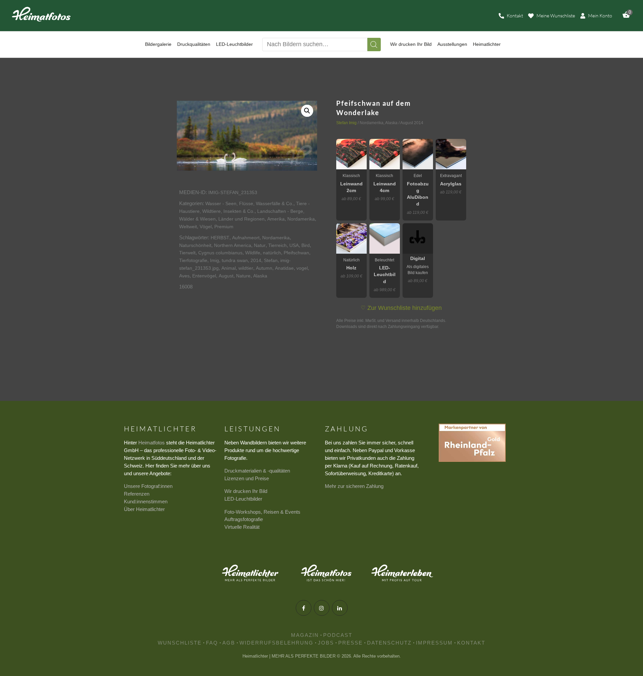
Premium (223, 226)
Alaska (260, 275)
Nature (243, 275)
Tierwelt (187, 252)
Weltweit (188, 226)
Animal (228, 268)
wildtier (245, 268)
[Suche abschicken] (374, 44)
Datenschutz (389, 643)
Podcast (337, 635)
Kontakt (471, 643)
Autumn (264, 268)
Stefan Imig (346, 122)
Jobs (326, 643)
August (226, 275)
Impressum (434, 643)
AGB (228, 643)
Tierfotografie (193, 260)
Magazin (305, 635)
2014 (256, 260)
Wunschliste (180, 643)
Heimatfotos (151, 442)
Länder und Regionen (241, 219)
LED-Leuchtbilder (243, 499)
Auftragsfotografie (243, 519)
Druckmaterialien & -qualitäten (257, 471)
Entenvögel (204, 275)
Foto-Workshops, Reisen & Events (262, 512)
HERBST (220, 237)
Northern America (232, 245)
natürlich (272, 252)
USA (294, 245)
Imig (214, 260)
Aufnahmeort (246, 237)
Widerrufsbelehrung (276, 643)
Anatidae (284, 268)
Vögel (206, 226)
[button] (307, 111)
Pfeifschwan (296, 252)
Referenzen (136, 494)
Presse (350, 643)
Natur (260, 245)
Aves (184, 275)
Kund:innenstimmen (145, 501)
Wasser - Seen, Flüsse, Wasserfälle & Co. (249, 203)
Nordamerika (301, 219)
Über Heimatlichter (144, 509)
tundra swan (235, 260)
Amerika (276, 219)
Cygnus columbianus (220, 252)
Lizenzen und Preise (246, 478)
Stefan (271, 260)
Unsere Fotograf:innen (148, 486)
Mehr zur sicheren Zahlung (354, 486)
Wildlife (252, 252)
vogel (302, 268)
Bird (305, 245)
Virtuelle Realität (242, 527)
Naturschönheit (195, 245)
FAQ (212, 643)
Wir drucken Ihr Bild (245, 491)
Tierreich (277, 245)
